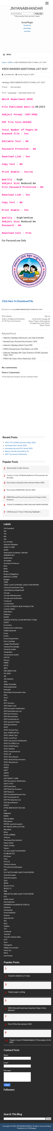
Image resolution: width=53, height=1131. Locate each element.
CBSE (6, 582)
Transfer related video (12, 937)
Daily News (8, 612)
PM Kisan (7, 856)
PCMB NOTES (9, 853)
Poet (6, 859)
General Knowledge (11, 647)
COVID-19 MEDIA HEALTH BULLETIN (19, 606)
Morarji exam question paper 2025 (21, 1000)
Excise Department (11, 638)
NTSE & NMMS (9, 835)
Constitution (9, 604)
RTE (5, 897)
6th (5, 531)
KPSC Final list (9, 749)
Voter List (7, 950)
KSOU (6, 776)
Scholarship (8, 910)
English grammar (10, 630)
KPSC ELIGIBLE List (11, 743)
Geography (8, 652)
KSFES (6, 773)
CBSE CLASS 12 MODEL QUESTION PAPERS (21, 585)
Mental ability (9, 819)
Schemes (7, 907)
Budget (6, 579)
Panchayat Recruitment (13, 840)
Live (5, 810)
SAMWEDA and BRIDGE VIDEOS (16, 905)
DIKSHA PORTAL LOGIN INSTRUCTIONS (20, 620)
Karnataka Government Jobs (15, 692)
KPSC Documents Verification (15, 741)
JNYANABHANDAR (26, 8)
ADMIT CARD (9, 547)
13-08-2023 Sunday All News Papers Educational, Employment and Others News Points (39, 322)
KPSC (6, 727)
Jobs (5, 681)
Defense (7, 614)
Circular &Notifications (12, 595)
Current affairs (9, 609)
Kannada (7, 689)
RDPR (6, 883)
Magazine (7, 813)
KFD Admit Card (10, 706)
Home (4, 62)
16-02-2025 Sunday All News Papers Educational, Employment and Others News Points (27, 1033)
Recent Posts (9, 886)
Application (8, 558)
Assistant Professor (11, 563)
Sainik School (9, 899)
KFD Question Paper (12, 722)
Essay (6, 633)
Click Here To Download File (18, 301)
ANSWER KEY (9, 555)
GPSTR (6, 657)
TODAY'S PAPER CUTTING (19, 976)
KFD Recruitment (10, 725)
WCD (6, 953)
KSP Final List (9, 792)
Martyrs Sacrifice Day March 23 (17, 451)
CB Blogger (31, 1128)
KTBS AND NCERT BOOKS (14, 808)
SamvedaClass (9, 902)
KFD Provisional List (11, 719)
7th (5, 534)
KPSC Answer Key (11, 730)
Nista (6, 832)
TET (5, 929)
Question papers (10, 878)
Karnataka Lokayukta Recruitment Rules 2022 (25, 482)
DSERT (6, 622)
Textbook (7, 931)
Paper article (8, 843)
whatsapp (27, 28)
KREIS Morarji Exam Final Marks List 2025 (20, 349)
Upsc (6, 942)
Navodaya (7, 829)
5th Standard (9, 528)
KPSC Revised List (11, 762)
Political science (10, 864)
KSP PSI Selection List (12, 800)
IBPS (6, 668)
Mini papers (8, 821)
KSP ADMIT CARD (11, 778)
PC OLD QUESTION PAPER (14, 851)
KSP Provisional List (11, 797)
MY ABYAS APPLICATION (14, 827)
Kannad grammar (10, 687)
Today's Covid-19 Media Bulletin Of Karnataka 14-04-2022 (27, 476)
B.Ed (5, 566)
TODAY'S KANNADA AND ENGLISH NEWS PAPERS (27, 504)
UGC (6, 939)
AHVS (6, 550)
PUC (5, 870)
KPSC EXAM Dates (11, 746)
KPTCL (6, 765)
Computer (8, 601)
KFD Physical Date (11, 716)
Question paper (10, 875)
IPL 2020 (7, 673)
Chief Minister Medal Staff (14, 590)
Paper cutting (9, 845)
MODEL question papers (13, 824)
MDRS (6, 816)
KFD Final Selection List (13, 711)
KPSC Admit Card (10, 735)
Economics (8, 625)
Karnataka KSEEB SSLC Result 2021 (21, 490)
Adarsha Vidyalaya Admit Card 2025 (17, 345)
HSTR (6, 665)
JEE (5, 676)
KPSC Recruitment (11, 757)
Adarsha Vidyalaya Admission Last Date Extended (23, 338)
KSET (6, 770)
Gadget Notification (11, 644)
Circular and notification (13, 598)
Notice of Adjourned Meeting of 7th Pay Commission (13, 320)
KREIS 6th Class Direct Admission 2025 (19, 359)
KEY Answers (9, 703)
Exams (6, 636)
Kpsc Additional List (11, 733)
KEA (5, 700)
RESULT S (7, 888)
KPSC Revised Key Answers (15, 759)
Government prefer (11, 655)
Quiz (5, 880)
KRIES (10, 62)
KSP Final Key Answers (13, 789)
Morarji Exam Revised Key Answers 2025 (20, 341)
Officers (7, 837)
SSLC (6, 923)
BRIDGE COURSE (11, 577)
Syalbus (7, 926)
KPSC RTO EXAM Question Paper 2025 (20, 442)
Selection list (9, 918)
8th (5, 536)
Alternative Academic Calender (16, 553)
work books (8, 956)
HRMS (6, 663)
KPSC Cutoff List (10, 738)
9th (5, 539)
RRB (5, 891)
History (6, 660)
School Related (9, 913)
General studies (10, 649)
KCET (6, 698)
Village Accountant (11, 948)
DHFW (6, 617)
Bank (6, 569)
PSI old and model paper (13, 867)
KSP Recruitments (11, 802)
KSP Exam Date (10, 786)
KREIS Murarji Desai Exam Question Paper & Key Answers (26, 498)
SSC (5, 921)
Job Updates (8, 679)
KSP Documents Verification (15, 781)
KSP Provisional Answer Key (15, 794)
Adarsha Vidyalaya (11, 544)
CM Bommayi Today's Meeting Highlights (23, 512)
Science (7, 915)
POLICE (7, 861)
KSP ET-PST (8, 784)
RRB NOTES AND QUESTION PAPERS (19, 894)
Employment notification (13, 628)
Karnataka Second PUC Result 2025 (19, 448)
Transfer (7, 934)
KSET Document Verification (16, 454)
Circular (7, 593)
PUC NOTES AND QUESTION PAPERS (19, 872)
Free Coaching (9, 641)
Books (6, 571)
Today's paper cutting (16, 992)
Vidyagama (8, 945)
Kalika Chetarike (10, 684)
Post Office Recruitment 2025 (20, 1024)
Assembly (7, 561)
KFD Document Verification (14, 708)
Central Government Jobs (14, 587)
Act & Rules (8, 542)
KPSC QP (7, 754)
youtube (27, 31)
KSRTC (6, 805)
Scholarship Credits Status (18, 468)
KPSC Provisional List (12, 751)
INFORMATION (10, 671)
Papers (6, 848)
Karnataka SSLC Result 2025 (16, 445)
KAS (5, 695)
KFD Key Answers (11, 714)
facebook (27, 25)
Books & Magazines (11, 574)
